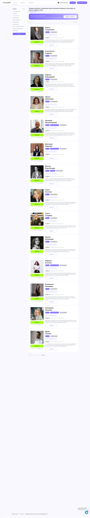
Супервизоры (31, 2)
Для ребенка (22, 2)
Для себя (15, 2)
